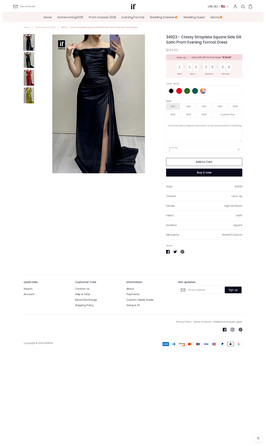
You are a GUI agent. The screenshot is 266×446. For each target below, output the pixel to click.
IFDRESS (48, 343)
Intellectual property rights (227, 321)
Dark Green (195, 91)
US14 (188, 114)
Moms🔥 (216, 17)
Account (29, 294)
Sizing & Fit (133, 305)
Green (187, 91)
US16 (204, 114)
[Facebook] (225, 330)
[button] (218, 6)
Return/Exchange (86, 300)
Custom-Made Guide (139, 300)
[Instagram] (233, 330)
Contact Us (82, 289)
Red (179, 91)
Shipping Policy (84, 305)
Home (47, 17)
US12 (172, 114)
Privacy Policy (183, 321)
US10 (235, 106)
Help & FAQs (82, 294)
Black (171, 91)
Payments (132, 294)
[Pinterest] (240, 330)
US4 (188, 106)
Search (28, 289)
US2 (173, 106)
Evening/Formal (133, 17)
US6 (204, 106)
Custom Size (228, 114)
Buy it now (204, 172)
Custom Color (203, 91)
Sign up (233, 290)
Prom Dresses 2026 (102, 17)
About (130, 289)
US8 (220, 106)
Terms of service (202, 321)
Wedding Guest (194, 17)
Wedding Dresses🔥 (164, 17)
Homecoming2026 (70, 17)
